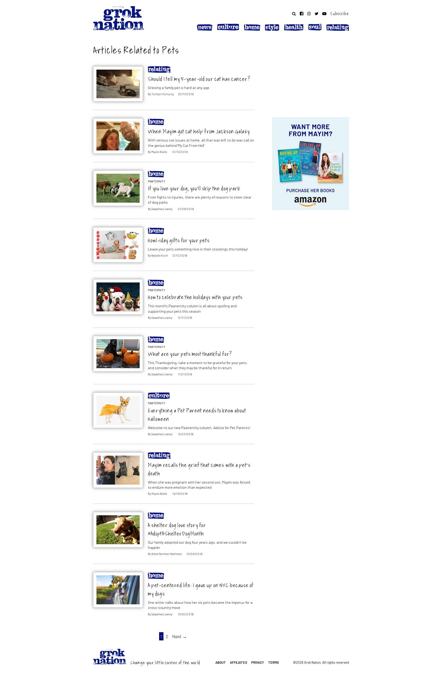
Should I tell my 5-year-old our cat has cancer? (199, 79)
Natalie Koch (159, 255)
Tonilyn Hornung (162, 94)
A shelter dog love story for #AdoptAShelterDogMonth (177, 529)
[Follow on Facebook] (301, 13)
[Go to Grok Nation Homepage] (118, 18)
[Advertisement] (310, 75)
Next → (179, 636)
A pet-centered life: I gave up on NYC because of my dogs (201, 589)
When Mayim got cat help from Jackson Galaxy (199, 131)
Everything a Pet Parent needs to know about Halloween (197, 414)
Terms (273, 662)
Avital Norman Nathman (166, 553)
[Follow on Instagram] (309, 13)
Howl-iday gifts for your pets (178, 240)
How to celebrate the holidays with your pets (195, 297)
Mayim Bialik (159, 152)
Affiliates (238, 662)
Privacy (257, 662)
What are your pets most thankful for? (190, 354)
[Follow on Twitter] (316, 13)
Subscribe (339, 13)
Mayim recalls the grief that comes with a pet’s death (199, 469)
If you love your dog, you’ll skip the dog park (194, 188)
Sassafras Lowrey (161, 209)
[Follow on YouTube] (324, 13)
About (220, 662)
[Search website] (294, 13)
